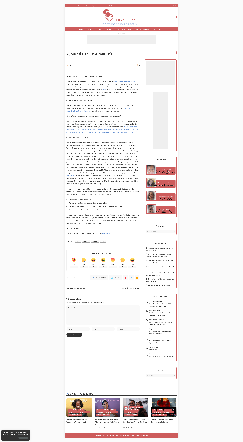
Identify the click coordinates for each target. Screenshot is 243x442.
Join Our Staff (153, 350)
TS (88, 412)
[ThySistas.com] (121, 17)
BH (70, 410)
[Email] (137, 277)
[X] (175, 5)
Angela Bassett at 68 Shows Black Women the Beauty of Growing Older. (161, 305)
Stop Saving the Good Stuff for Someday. (160, 285)
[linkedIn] (131, 277)
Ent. (74, 410)
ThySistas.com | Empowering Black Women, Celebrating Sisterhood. (128, 435)
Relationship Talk (131, 410)
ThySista (71, 59)
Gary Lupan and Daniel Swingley (124, 81)
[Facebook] (173, 5)
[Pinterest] (125, 277)
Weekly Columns (109, 59)
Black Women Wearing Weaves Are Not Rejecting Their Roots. (160, 332)
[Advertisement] (121, 39)
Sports (166, 412)
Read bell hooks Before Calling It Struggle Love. (161, 358)
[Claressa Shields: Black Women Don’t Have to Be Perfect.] (164, 407)
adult (104, 90)
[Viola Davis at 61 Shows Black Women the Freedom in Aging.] (79, 407)
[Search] (175, 29)
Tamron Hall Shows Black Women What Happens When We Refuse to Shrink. (107, 422)
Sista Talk (81, 412)
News (95, 59)
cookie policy (24, 434)
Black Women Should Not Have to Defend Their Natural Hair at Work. (161, 314)
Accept (23, 438)
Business (105, 410)
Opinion (100, 59)
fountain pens (71, 176)
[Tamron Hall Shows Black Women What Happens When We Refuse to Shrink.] (107, 407)
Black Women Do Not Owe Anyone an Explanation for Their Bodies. (160, 342)
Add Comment (88, 59)
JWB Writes (106, 233)
